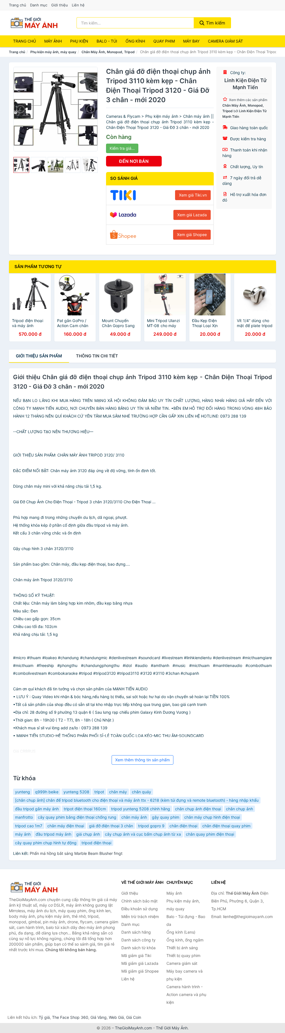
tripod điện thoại (96, 842)
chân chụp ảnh (239, 808)
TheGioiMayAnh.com (133, 1027)
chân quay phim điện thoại (210, 834)
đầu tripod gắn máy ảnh (37, 808)
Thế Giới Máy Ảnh (172, 1027)
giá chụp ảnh (88, 834)
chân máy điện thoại (65, 825)
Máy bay (191, 41)
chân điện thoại (183, 825)
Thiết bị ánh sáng (182, 947)
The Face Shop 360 (70, 1017)
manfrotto (24, 817)
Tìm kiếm (215, 23)
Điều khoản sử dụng (139, 908)
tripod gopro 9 (151, 825)
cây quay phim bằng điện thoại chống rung (77, 817)
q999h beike (46, 791)
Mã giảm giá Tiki (136, 955)
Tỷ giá (44, 1017)
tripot (99, 791)
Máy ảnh (53, 41)
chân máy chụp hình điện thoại (212, 817)
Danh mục (38, 5)
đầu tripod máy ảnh (53, 834)
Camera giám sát (225, 41)
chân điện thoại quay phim (226, 825)
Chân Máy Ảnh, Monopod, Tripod (108, 52)
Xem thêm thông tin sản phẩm (142, 759)
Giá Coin (133, 1017)
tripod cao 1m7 (28, 825)
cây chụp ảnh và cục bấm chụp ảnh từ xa (143, 834)
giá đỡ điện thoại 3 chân (111, 825)
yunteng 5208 (76, 791)
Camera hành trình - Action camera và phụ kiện (186, 994)
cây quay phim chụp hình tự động (46, 842)
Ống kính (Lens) (180, 932)
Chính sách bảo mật (139, 901)
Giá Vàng (98, 1017)
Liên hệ (78, 5)
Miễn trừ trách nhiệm (140, 916)
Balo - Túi (107, 41)
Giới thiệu (59, 5)
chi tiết (97, 356)
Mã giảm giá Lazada (139, 963)
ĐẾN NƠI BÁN (134, 161)
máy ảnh (23, 834)
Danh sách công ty (138, 940)
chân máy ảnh (134, 817)
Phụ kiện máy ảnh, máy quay (53, 52)
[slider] (21, 165)
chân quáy (141, 791)
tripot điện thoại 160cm (85, 808)
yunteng (22, 791)
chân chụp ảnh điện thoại (198, 808)
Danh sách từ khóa (138, 947)
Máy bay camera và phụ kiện (184, 975)
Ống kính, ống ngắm (184, 940)
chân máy (118, 791)
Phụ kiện (79, 41)
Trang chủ (17, 5)
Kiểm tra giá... (122, 148)
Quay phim (164, 41)
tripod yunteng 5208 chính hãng (140, 808)
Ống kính (135, 41)
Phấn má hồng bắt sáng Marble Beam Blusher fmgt (76, 853)
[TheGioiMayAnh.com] (34, 23)
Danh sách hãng (136, 932)
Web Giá (116, 1017)
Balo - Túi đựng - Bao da (185, 920)
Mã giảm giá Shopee (140, 971)
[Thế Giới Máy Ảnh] (37, 887)
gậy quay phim (165, 817)
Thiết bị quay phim (183, 955)
